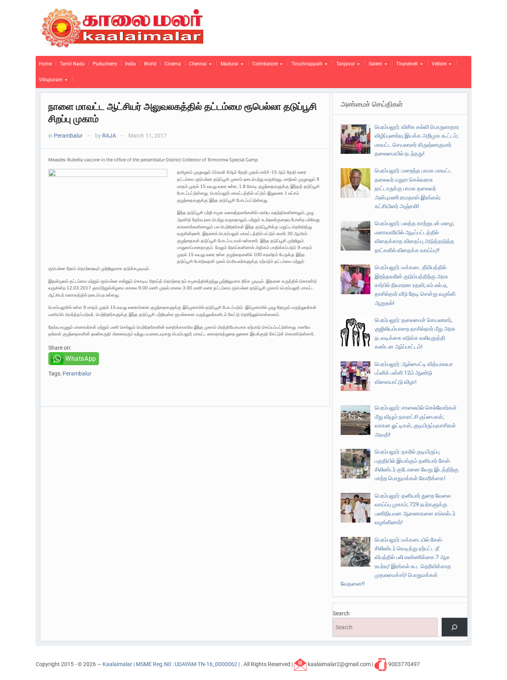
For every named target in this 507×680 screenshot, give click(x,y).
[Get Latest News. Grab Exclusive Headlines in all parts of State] (122, 27)
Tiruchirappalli (305, 66)
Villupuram (49, 81)
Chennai (196, 66)
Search (341, 613)
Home (45, 64)
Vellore (437, 66)
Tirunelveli (405, 66)
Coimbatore (263, 66)
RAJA (109, 135)
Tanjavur (344, 66)
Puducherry (105, 64)
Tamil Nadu (72, 64)
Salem (374, 66)
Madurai (227, 66)
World (150, 64)
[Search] (454, 627)
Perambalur (68, 135)
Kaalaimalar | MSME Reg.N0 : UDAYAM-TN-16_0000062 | (172, 664)
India (130, 64)
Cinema (172, 64)
